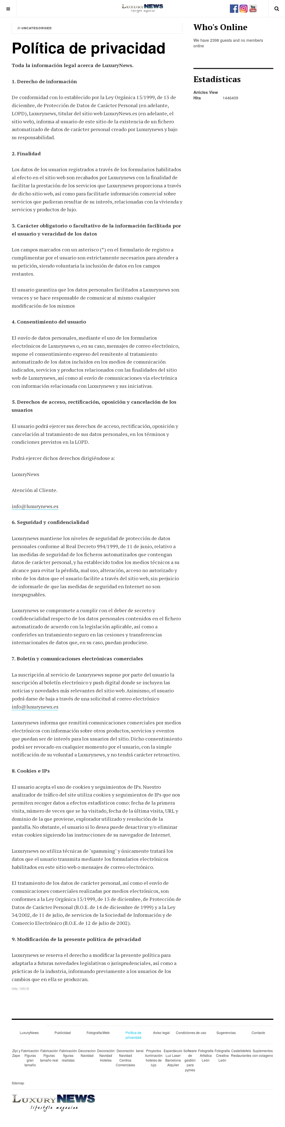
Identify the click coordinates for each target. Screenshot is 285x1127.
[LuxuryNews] (142, 8)
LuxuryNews (29, 1032)
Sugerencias (226, 1032)
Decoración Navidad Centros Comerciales (125, 1057)
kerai (140, 1050)
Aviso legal (161, 1032)
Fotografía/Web (98, 1032)
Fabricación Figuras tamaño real (49, 1055)
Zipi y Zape (16, 1053)
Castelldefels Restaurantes (241, 1053)
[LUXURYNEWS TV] (253, 8)
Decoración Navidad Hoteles (106, 1055)
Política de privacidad (133, 1035)
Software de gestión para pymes (190, 1060)
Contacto (258, 1032)
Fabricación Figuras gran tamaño (30, 1057)
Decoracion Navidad (87, 1053)
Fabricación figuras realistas (68, 1055)
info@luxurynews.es (35, 506)
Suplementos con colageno (262, 1053)
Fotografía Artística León (205, 1055)
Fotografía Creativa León (222, 1055)
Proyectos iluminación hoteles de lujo (154, 1057)
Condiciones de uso (191, 1032)
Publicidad (63, 1032)
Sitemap (18, 1083)
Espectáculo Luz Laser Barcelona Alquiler (173, 1057)
